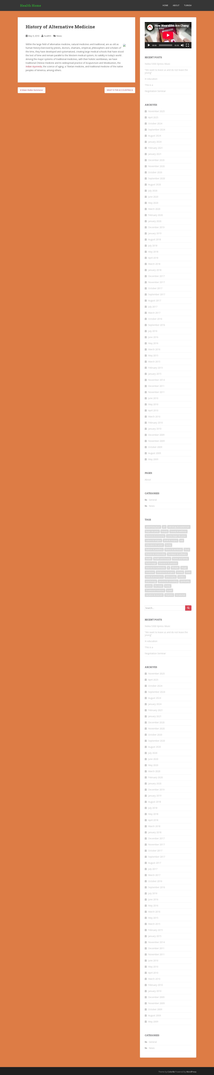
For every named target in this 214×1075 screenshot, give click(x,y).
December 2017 (156, 276)
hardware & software (177, 554)
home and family (180, 558)
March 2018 (154, 263)
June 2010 (153, 398)
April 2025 (153, 117)
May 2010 (153, 404)
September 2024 (156, 129)
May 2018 (153, 251)
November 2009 (156, 440)
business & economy (155, 536)
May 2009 (153, 459)
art (164, 527)
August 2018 (154, 239)
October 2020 (155, 172)
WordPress (191, 1071)
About (176, 5)
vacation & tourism (154, 595)
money (180, 572)
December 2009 (156, 434)
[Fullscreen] (187, 45)
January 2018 (154, 269)
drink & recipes (170, 540)
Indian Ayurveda (34, 66)
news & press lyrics (154, 576)
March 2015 (154, 361)
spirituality (185, 581)
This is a (149, 84)
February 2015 (155, 367)
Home (165, 5)
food (187, 549)
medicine (150, 572)
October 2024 (155, 123)
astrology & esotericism (178, 527)
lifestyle (175, 567)
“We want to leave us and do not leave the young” (166, 71)
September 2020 (156, 178)
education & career (154, 545)
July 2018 (152, 245)
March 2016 (154, 349)
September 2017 (156, 294)
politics (181, 576)
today (167, 586)
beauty (165, 531)
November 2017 (156, 282)
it (168, 567)
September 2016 (156, 324)
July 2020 (152, 190)
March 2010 (154, 416)
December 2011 (156, 385)
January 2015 (154, 373)
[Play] (148, 45)
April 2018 (153, 257)
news (188, 572)
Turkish (188, 5)
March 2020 (154, 208)
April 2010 (153, 410)
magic (184, 567)
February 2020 (155, 215)
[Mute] (182, 45)
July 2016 (152, 331)
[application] (168, 35)
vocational (180, 595)
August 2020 (154, 184)
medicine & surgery (165, 572)
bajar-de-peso (152, 531)
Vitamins (169, 595)
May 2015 (153, 355)
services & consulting (168, 581)
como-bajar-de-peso (176, 536)
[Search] (188, 608)
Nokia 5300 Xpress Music (157, 63)
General (153, 499)
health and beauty (162, 558)
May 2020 (153, 202)
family (168, 545)
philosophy (171, 576)
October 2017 (155, 288)
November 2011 (156, 392)
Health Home (30, 5)
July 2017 (152, 306)
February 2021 (155, 147)
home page (151, 563)
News (59, 35)
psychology (151, 581)
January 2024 (154, 141)
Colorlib (171, 1071)
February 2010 (155, 422)
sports (149, 586)
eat (181, 540)
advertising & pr (153, 527)
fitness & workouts (173, 549)
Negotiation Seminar (155, 91)
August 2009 (154, 453)
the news (158, 586)
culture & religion (153, 540)
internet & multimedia (155, 567)
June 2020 (153, 196)
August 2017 (154, 300)
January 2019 (154, 233)
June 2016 (153, 337)
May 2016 (153, 343)
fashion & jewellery (154, 549)
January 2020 (154, 221)
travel (169, 590)
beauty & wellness (178, 531)
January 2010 (154, 428)
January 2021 (154, 153)
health (148, 558)
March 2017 (154, 312)
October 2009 (155, 447)
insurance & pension (168, 563)
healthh (47, 35)
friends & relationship (155, 554)
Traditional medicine (155, 590)
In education (151, 78)
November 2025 (156, 111)
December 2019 (156, 227)
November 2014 (156, 379)
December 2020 (156, 160)
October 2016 (155, 318)
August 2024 (154, 135)
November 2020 (156, 166)
